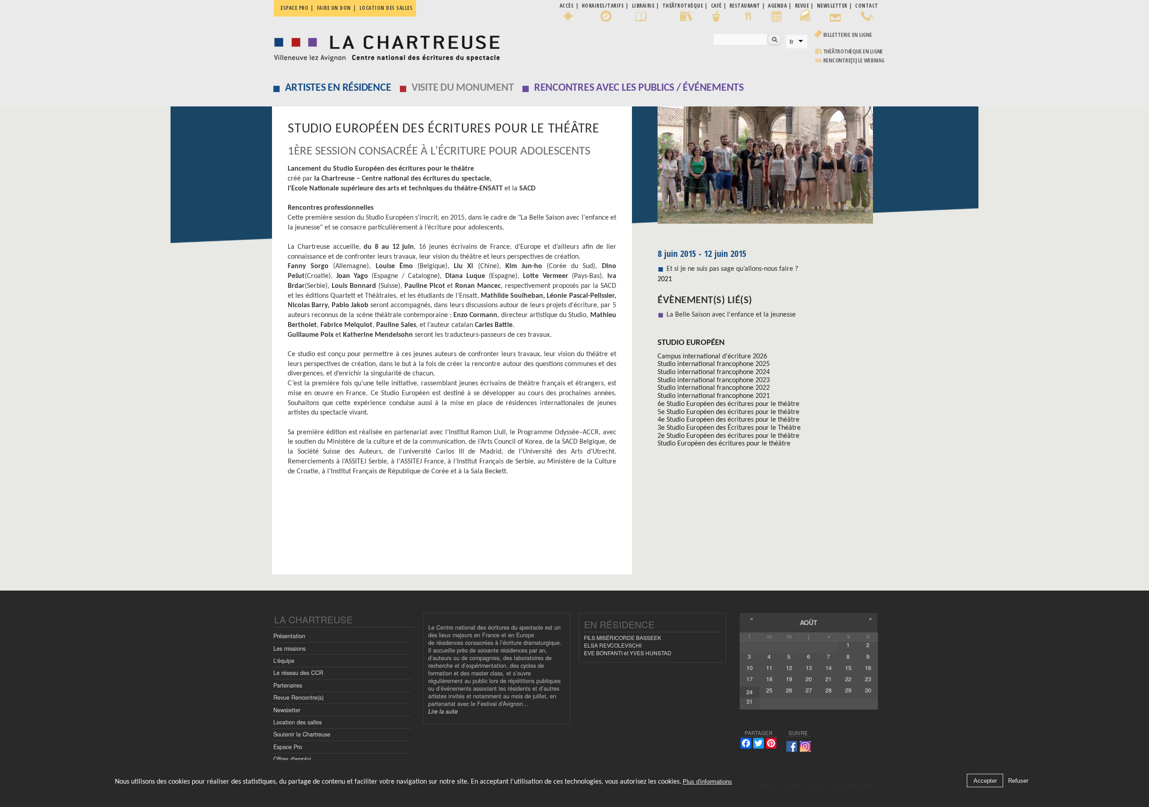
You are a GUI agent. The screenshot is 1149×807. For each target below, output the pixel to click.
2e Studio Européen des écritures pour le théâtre (728, 436)
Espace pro (294, 7)
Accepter (985, 780)
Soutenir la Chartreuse (301, 734)
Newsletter (286, 710)
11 (769, 668)
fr (791, 42)
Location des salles (386, 7)
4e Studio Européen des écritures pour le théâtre (728, 419)
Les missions (289, 648)
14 (828, 668)
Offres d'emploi (292, 759)
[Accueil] (384, 46)
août (808, 622)
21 (828, 679)
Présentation (289, 636)
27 (809, 690)
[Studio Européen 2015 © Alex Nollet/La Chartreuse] (768, 168)
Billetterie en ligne (847, 35)
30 (868, 690)
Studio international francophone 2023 (714, 380)
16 (868, 668)
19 (789, 679)
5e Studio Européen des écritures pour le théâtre (728, 412)
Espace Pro (287, 747)
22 (848, 679)
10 (749, 668)
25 (769, 690)
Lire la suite (443, 711)
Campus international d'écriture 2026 (712, 356)
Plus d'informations (707, 782)
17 (749, 679)
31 (749, 701)
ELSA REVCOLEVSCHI (612, 645)
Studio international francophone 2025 (714, 364)
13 (809, 668)
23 (868, 679)
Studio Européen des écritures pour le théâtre (724, 443)
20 (809, 679)
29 (848, 690)
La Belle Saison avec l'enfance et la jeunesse (731, 314)
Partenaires (287, 685)
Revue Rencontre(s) (298, 697)
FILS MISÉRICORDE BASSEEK (622, 637)
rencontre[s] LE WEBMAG (854, 60)
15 (848, 668)
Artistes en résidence (338, 88)
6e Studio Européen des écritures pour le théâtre (728, 404)
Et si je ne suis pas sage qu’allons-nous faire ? (732, 269)
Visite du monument (463, 88)
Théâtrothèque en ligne (853, 51)
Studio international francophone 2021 (714, 396)
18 (769, 679)
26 (789, 690)
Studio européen (691, 343)
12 (789, 668)
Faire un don (334, 7)
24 (749, 692)
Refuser (1018, 780)
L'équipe (283, 661)
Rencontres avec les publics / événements (639, 88)
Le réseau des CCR (298, 673)
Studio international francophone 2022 (714, 388)
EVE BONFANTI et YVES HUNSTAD (627, 653)
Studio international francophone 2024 (714, 372)
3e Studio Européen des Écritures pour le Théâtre (729, 428)
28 (828, 690)
